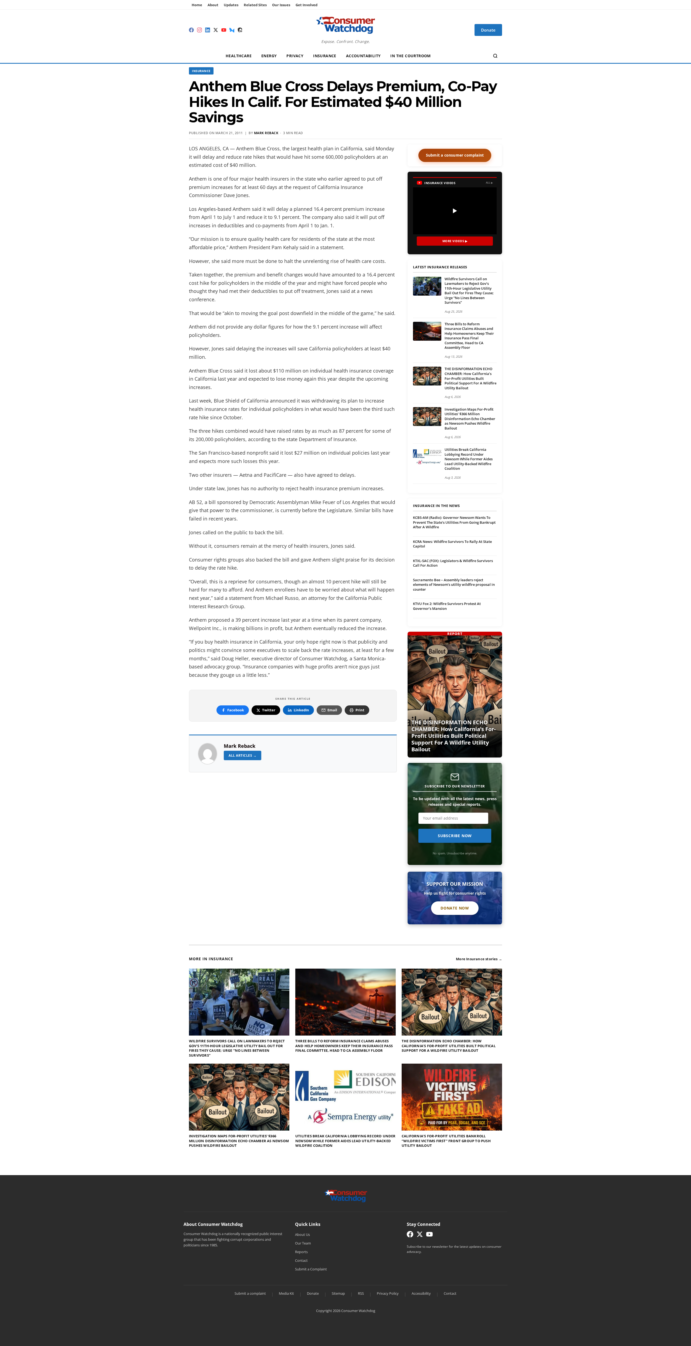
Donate (313, 1293)
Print (359, 710)
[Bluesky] (231, 30)
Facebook (235, 710)
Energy (269, 55)
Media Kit (286, 1293)
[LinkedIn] (207, 30)
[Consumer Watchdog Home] (345, 1195)
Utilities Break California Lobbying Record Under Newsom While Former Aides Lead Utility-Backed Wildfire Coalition (469, 459)
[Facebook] (191, 30)
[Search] (495, 56)
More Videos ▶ (455, 241)
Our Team (303, 1243)
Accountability (363, 55)
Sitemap (338, 1293)
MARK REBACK (266, 133)
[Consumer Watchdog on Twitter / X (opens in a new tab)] (419, 1235)
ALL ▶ (489, 182)
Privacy (294, 55)
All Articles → (242, 755)
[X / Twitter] (215, 30)
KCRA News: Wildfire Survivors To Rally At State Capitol (452, 544)
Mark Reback (239, 746)
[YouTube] (223, 30)
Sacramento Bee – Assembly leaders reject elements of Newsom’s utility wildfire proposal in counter (454, 584)
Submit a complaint (250, 1293)
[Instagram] (199, 30)
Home (197, 4)
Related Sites (255, 4)
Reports (301, 1251)
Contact (301, 1260)
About (213, 4)
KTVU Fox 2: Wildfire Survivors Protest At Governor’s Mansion (447, 606)
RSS (361, 1293)
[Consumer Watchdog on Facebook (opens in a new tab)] (410, 1235)
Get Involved (306, 4)
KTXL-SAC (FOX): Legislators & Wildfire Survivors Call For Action (453, 563)
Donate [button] (488, 30)
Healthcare (239, 55)
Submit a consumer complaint (455, 155)
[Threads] (240, 30)
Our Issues (281, 4)
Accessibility (421, 1293)
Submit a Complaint (311, 1269)
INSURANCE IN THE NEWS (436, 506)
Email (332, 710)
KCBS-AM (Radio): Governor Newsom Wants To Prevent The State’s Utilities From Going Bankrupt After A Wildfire (454, 522)
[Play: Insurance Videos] (455, 210)
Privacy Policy (388, 1293)
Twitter (268, 710)
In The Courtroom (410, 55)
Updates (231, 4)
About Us (302, 1234)
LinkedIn (301, 710)
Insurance (324, 55)
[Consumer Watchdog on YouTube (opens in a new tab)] (429, 1235)
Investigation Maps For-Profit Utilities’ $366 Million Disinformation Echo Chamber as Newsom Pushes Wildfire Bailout (470, 419)
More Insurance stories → (479, 958)
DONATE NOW (455, 908)
